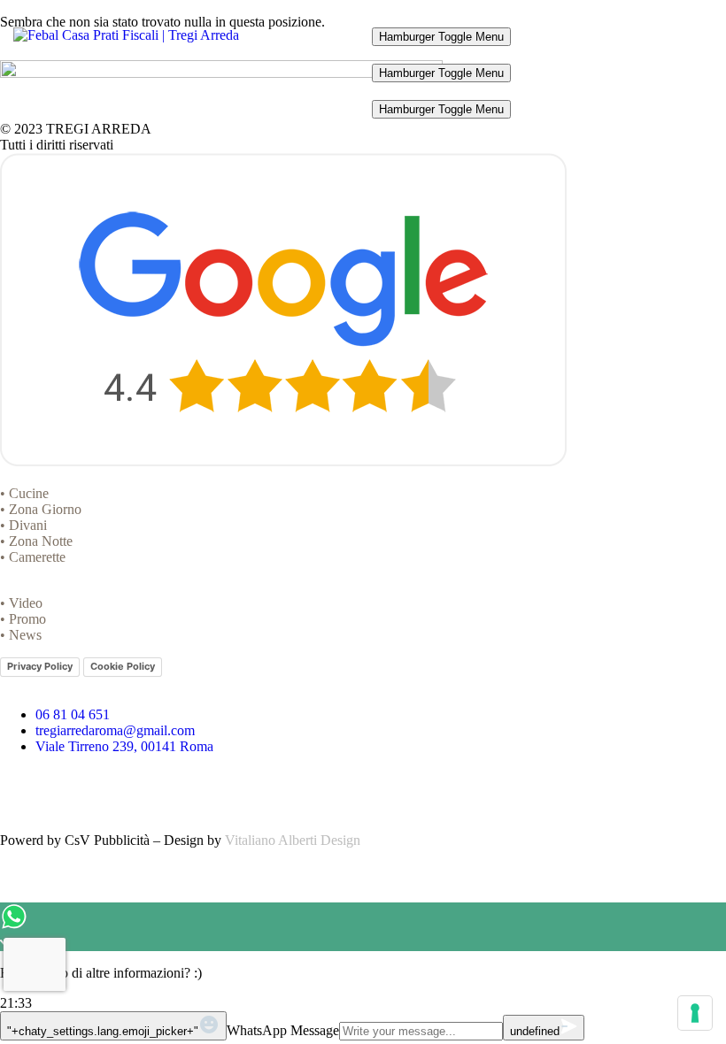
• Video (21, 602)
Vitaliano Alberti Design (292, 840)
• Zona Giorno (40, 509)
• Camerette (33, 556)
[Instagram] (70, 791)
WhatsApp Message (283, 1030)
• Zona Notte (36, 541)
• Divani (23, 525)
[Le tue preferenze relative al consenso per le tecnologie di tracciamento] (695, 1013)
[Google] (118, 791)
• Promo (23, 618)
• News (21, 634)
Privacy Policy (40, 666)
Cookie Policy (122, 666)
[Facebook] (22, 791)
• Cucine (24, 493)
